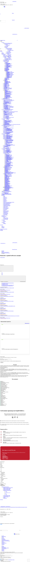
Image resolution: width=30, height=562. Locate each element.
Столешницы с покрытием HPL (9, 106)
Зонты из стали (5, 207)
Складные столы (7, 87)
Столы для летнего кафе (8, 88)
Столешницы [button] (9, 103)
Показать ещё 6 (7, 89)
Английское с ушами (9, 71)
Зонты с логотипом (6, 210)
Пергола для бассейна (8, 164)
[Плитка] (6, 264)
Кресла (6, 90)
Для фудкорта (5, 88)
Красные (8, 61)
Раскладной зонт (5, 213)
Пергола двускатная (7, 163)
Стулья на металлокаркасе (8, 97)
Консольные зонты (5, 211)
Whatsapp (1, 6)
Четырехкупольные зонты (8, 175)
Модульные (6, 81)
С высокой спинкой (10, 50)
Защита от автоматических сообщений (5, 557)
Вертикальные (8, 149)
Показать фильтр (2, 257)
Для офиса (6, 58)
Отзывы (3, 227)
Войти (13, 13)
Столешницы (3, 125)
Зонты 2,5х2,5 (5, 197)
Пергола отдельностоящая (8, 167)
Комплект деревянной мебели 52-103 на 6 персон (6, 296)
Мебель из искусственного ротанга (9, 112)
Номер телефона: (2, 555)
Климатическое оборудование (7, 194)
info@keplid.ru (14, 1)
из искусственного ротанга (10, 117)
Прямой (9, 57)
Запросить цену (8, 294)
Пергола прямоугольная (10, 140)
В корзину (1, 294)
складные (8, 119)
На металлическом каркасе (10, 74)
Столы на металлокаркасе (6, 108)
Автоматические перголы (8, 155)
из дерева (8, 116)
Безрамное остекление (8, 156)
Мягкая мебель (5, 55)
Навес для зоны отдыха (10, 134)
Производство (4, 547)
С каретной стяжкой (9, 76)
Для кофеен (6, 67)
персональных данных (11, 559)
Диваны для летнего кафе (6, 137)
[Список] (18, 264)
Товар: (1, 556)
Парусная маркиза (7, 190)
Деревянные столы (5, 101)
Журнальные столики (8, 82)
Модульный (9, 49)
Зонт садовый (5, 209)
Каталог (1, 51)
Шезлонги (3, 215)
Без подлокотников (7, 63)
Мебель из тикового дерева (7, 136)
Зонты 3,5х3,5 (5, 198)
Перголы (6, 154)
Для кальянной (9, 53)
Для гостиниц (8, 51)
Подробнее (3, 454)
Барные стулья (5, 116)
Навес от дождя (9, 160)
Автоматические (7, 176)
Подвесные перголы (9, 141)
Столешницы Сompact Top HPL (9, 107)
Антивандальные (5, 111)
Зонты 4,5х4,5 (5, 200)
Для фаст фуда (5, 87)
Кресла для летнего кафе (8, 114)
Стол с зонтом (5, 214)
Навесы (6, 162)
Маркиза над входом (7, 186)
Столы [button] (7, 80)
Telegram (2, 6)
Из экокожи (9, 54)
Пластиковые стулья (6, 117)
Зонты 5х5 (4, 201)
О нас (2, 545)
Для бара (6, 104)
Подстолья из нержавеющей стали (8, 121)
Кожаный (9, 55)
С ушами (6, 97)
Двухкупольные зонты (6, 204)
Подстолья (4, 120)
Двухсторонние (7, 181)
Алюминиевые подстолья (8, 99)
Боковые (6, 177)
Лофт (7, 62)
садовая (8, 118)
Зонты (4, 196)
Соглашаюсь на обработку (7, 559)
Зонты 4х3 (4, 199)
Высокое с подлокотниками (10, 72)
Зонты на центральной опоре (9, 173)
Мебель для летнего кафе (6, 135)
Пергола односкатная (9, 139)
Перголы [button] (6, 127)
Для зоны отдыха (9, 52)
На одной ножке (7, 85)
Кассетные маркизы (7, 183)
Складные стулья (5, 218)
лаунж (5, 493)
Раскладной (8, 76)
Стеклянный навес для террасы (9, 172)
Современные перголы (10, 144)
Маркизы (4, 173)
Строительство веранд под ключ (9, 125)
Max (4, 6)
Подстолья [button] (8, 98)
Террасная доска (7, 126)
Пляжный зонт (5, 212)
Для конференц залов (6, 84)
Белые (4, 113)
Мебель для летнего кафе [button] (14, 111)
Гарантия (3, 550)
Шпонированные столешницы (9, 109)
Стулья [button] (7, 90)
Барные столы (5, 106)
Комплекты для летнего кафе (9, 140)
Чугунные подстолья (6, 123)
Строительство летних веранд (6, 148)
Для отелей (4, 60)
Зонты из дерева (5, 206)
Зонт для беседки (5, 208)
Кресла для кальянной (8, 93)
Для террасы (8, 154)
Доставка (1, 229)
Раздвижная (8, 143)
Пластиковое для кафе (9, 75)
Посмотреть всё (27, 323)
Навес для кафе (7, 188)
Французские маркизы (8, 193)
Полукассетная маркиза (8, 191)
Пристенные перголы (8, 169)
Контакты (1, 230)
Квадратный (5, 103)
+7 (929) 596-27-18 (7, 506)
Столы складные (5, 219)
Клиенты (3, 549)
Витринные (6, 178)
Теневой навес (7, 192)
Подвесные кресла (5, 146)
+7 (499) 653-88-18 (4, 453)
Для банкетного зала (6, 83)
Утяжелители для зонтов (6, 205)
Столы (4, 100)
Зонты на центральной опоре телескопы (10, 172)
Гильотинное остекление (10, 131)
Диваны (4, 61)
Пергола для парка (7, 165)
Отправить (2, 362)
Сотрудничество (4, 548)
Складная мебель (4, 216)
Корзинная (6, 184)
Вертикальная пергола (10, 130)
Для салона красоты (9, 59)
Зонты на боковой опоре (8, 174)
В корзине (4, 294)
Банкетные (4, 112)
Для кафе (8, 153)
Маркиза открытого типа (8, 187)
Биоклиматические (7, 157)
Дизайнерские (5, 114)
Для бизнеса (5, 59)
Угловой (8, 67)
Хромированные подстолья (7, 122)
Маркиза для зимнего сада (8, 185)
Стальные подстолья (6, 124)
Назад (2, 52)
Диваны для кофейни (9, 65)
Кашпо (4, 147)
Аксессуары (5, 498)
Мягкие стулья (5, 98)
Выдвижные (6, 179)
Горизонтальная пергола (8, 159)
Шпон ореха (5, 131)
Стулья (3, 109)
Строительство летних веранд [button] (16, 124)
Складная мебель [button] (11, 187)
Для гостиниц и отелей (8, 92)
